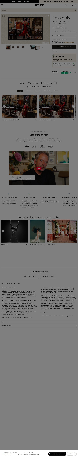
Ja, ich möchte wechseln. (58, 453)
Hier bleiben (70, 453)
